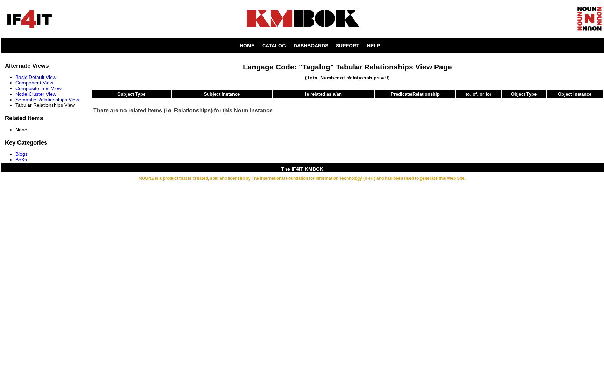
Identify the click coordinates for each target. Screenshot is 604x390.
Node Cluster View (35, 94)
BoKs (21, 159)
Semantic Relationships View (47, 99)
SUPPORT (347, 46)
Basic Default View (35, 77)
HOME (247, 46)
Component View (34, 83)
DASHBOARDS (311, 46)
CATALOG (274, 46)
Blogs (21, 154)
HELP (373, 46)
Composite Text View (38, 88)
